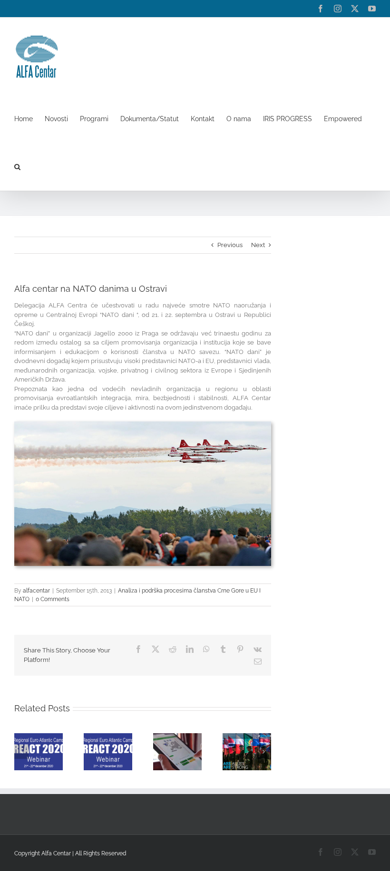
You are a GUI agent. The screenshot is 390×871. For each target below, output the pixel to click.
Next (258, 245)
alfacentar (36, 590)
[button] (17, 167)
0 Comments (52, 599)
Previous (230, 245)
